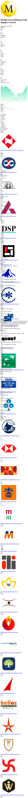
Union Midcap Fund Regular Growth (9, 551)
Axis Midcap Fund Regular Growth (8, 216)
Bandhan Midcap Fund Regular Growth (9, 632)
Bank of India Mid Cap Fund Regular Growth (10, 734)
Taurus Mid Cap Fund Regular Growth (9, 612)
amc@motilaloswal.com (6, 264)
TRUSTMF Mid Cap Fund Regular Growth (10, 754)
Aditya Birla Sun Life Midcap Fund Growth (10, 479)
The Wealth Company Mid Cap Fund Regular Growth (12, 794)
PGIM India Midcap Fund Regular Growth (10, 435)
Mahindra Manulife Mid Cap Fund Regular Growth (12, 523)
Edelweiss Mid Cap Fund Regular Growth (10, 304)
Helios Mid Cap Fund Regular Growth (9, 713)
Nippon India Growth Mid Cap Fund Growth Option (12, 150)
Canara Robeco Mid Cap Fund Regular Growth (11, 652)
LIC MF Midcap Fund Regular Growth (9, 591)
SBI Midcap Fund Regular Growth (8, 413)
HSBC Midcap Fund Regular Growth (9, 457)
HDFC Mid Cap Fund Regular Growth (9, 260)
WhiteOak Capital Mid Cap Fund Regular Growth (11, 673)
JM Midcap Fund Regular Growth (8, 693)
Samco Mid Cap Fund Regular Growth (9, 774)
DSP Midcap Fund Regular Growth (8, 238)
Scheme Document (14, 318)
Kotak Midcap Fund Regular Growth (9, 172)
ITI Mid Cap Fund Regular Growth (8, 571)
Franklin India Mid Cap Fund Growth (9, 194)
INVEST (2, 27)
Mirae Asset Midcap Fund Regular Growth (10, 543)
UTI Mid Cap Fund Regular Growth (8, 501)
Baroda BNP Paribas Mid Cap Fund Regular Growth (12, 369)
